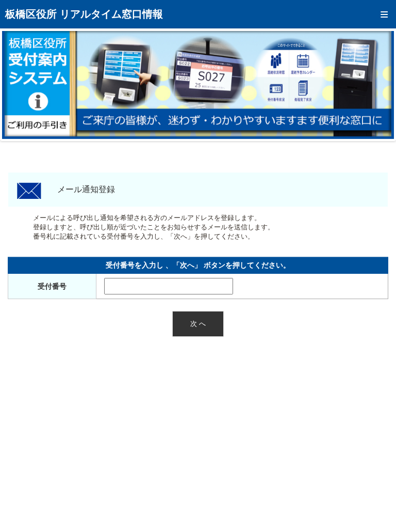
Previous (17, 84)
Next (378, 84)
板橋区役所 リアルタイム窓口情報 (84, 14)
